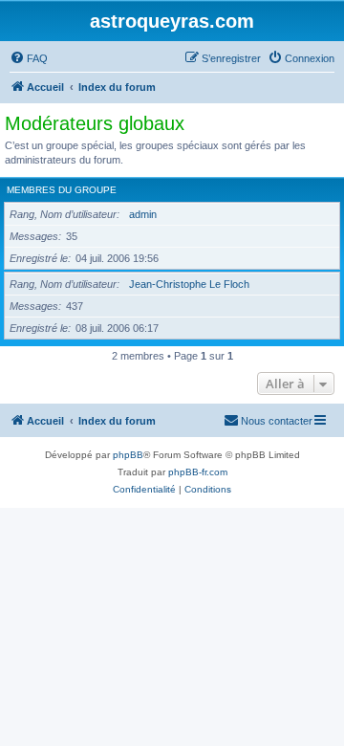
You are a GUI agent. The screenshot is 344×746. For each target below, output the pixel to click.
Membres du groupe (62, 190)
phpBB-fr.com (197, 472)
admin (143, 214)
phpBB (128, 455)
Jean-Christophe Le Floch (189, 284)
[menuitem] (29, 58)
